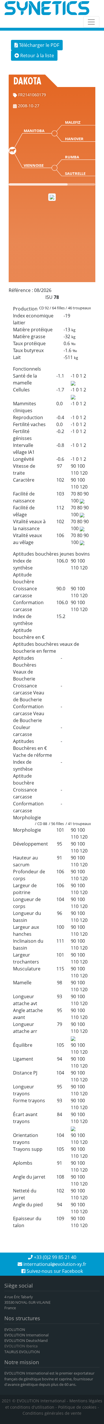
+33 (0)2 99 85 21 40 (54, 1257)
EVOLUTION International (26, 1335)
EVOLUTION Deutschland (26, 1340)
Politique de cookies (77, 1407)
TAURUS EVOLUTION (22, 1351)
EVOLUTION (14, 1329)
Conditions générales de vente (52, 1413)
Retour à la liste (36, 55)
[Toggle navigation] (91, 22)
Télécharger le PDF (38, 45)
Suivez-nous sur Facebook (54, 1271)
